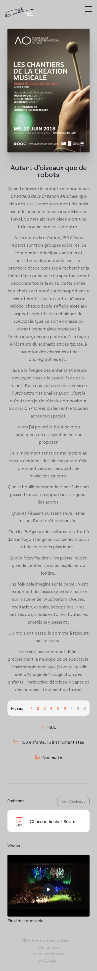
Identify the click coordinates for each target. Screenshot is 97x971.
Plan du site (48, 947)
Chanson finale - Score (53, 821)
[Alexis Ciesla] (20, 13)
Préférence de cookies (48, 940)
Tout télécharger (73, 801)
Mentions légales (48, 953)
